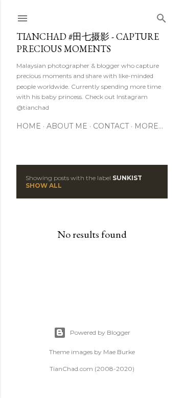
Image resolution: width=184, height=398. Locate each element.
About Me (67, 126)
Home (28, 126)
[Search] (161, 16)
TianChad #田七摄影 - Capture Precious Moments (87, 43)
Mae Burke (119, 352)
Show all (44, 185)
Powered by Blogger (100, 332)
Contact (111, 126)
